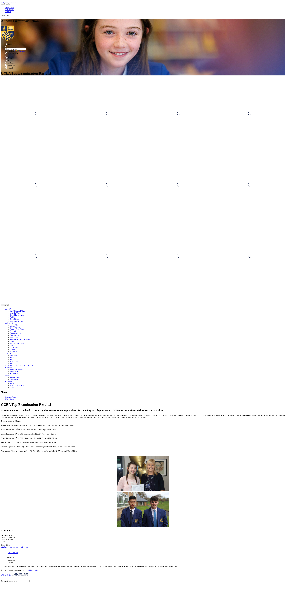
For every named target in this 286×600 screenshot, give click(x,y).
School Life (9, 323)
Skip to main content (8, 2)
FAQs (12, 383)
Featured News (15, 377)
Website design (6, 575)
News (7, 375)
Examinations (14, 335)
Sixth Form (14, 337)
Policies (8, 12)
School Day (14, 373)
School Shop (14, 351)
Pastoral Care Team (17, 329)
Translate (22, 51)
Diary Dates (9, 8)
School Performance (17, 315)
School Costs (14, 319)
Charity (12, 349)
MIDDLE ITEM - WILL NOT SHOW (19, 365)
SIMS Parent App (16, 327)
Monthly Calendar (16, 369)
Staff (11, 363)
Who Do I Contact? (17, 385)
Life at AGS (14, 325)
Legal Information (32, 570)
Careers (12, 345)
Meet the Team (15, 313)
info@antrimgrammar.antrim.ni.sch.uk (14, 547)
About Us (8, 309)
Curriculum (14, 331)
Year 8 (12, 357)
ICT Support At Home (18, 343)
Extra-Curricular (15, 333)
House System (15, 347)
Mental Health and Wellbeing (20, 339)
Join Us (8, 353)
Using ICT (13, 341)
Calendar (8, 367)
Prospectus (13, 355)
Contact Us (9, 381)
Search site (4, 581)
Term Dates (14, 371)
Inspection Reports (16, 321)
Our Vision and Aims (17, 311)
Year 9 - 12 (14, 359)
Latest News (9, 10)
